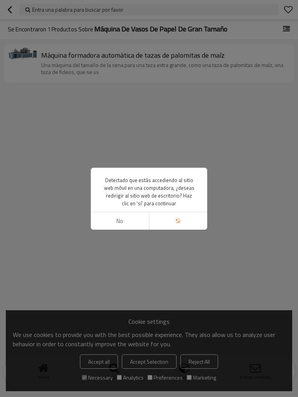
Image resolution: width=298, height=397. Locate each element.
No (119, 221)
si (178, 221)
